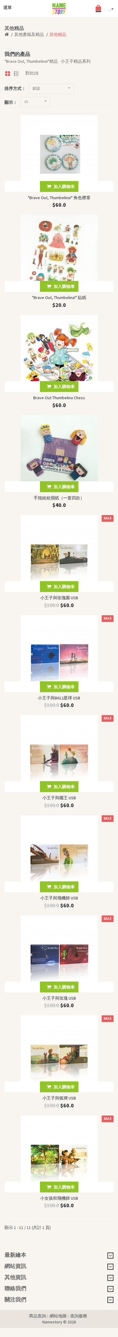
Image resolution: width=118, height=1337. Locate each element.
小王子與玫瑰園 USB (59, 597)
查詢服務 (78, 1316)
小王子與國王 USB (59, 798)
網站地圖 (58, 1316)
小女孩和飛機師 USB (59, 1198)
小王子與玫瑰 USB (59, 998)
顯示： (11, 102)
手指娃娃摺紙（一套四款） (59, 498)
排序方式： (15, 88)
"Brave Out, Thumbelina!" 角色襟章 (59, 197)
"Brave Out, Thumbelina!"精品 (31, 61)
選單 (7, 6)
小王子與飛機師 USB (59, 898)
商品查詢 (37, 1316)
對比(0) (31, 73)
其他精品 (57, 34)
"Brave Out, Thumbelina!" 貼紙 (59, 297)
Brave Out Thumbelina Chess (59, 397)
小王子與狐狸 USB (59, 1098)
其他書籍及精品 (29, 34)
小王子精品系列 (75, 61)
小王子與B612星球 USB (59, 698)
